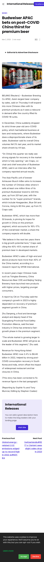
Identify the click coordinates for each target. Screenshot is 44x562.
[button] (3, 4)
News (4, 13)
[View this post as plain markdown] (36, 39)
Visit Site (22, 427)
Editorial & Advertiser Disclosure (22, 52)
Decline (35, 556)
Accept (24, 556)
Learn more (8, 550)
